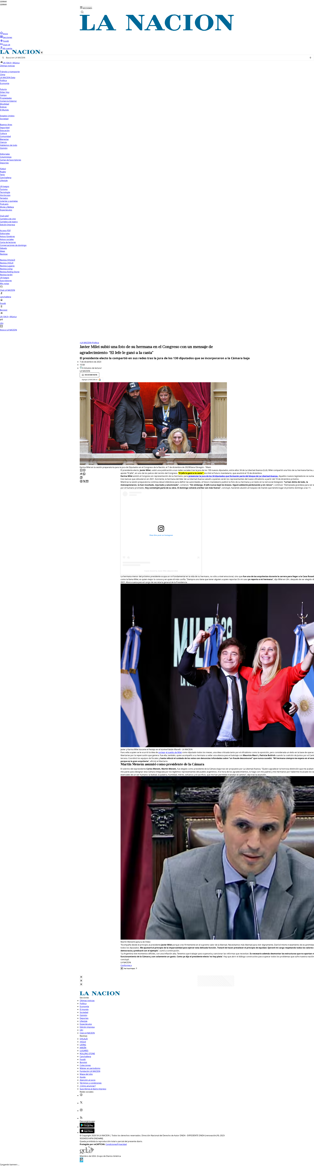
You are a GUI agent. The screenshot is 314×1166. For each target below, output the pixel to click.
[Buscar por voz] (310, 57)
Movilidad (4, 104)
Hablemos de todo (8, 145)
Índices (3, 107)
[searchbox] (156, 57)
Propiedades (6, 98)
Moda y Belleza (7, 207)
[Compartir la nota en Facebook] (81, 481)
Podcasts (4, 204)
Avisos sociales (7, 239)
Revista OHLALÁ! (7, 260)
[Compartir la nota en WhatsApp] (84, 474)
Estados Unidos (7, 115)
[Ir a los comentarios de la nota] (84, 470)
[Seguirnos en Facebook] (81, 1095)
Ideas (2, 251)
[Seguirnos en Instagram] (81, 1110)
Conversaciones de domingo (13, 245)
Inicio (5, 33)
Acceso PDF (5, 230)
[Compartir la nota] (81, 474)
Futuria (3, 89)
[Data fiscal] (81, 1161)
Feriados (4, 198)
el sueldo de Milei (174, 752)
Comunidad (5, 136)
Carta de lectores (8, 242)
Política (95, 342)
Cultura (3, 133)
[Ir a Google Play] (87, 1127)
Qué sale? (4, 215)
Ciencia (3, 142)
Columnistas (6, 157)
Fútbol (3, 168)
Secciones (7, 37)
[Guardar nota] (81, 470)
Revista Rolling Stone (9, 271)
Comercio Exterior (8, 101)
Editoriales (5, 154)
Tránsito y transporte (10, 71)
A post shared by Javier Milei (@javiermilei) (161, 571)
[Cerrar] (41, 52)
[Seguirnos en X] (81, 1103)
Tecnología (5, 192)
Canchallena (5, 177)
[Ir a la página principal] (157, 30)
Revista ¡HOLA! (6, 263)
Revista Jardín (6, 274)
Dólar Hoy (4, 92)
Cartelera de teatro (9, 221)
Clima (2, 74)
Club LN (6, 44)
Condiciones (111, 1144)
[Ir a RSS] (81, 1118)
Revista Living (6, 268)
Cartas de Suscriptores (10, 160)
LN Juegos (4, 186)
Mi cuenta (7, 48)
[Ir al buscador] (82, 12)
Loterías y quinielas (9, 201)
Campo (3, 95)
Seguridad (5, 127)
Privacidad (122, 1144)
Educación (5, 130)
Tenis (2, 174)
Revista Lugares (7, 266)
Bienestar (4, 139)
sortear (161, 752)
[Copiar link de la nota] (81, 477)
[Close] (81, 977)
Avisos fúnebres (7, 236)
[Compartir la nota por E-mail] (87, 481)
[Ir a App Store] (87, 1132)
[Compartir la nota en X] (84, 481)
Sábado (3, 248)
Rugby (3, 171)
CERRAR (3, 2)
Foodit (6, 41)
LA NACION (85, 342)
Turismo (4, 189)
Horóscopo (5, 195)
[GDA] (87, 1153)
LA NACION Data (7, 77)
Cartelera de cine (8, 218)
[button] (157, 190)
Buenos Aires (6, 124)
